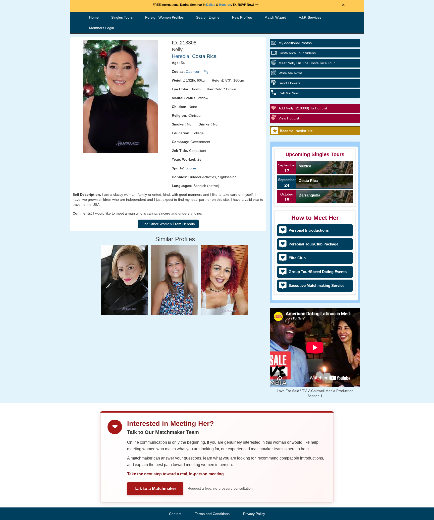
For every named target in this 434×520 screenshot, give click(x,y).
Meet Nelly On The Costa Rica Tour (307, 63)
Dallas (210, 5)
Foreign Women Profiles (164, 17)
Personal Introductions (309, 230)
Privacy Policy (254, 514)
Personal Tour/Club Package (313, 244)
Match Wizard (275, 17)
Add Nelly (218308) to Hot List (303, 108)
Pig (205, 72)
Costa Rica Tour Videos (297, 53)
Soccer (190, 168)
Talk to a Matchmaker (155, 488)
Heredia (180, 56)
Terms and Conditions (212, 514)
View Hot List (289, 118)
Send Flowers (289, 83)
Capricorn (193, 72)
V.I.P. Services (310, 17)
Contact (175, 514)
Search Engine (208, 17)
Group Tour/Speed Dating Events (318, 272)
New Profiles (242, 17)
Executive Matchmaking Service (316, 285)
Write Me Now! (290, 73)
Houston (225, 5)
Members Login (101, 28)
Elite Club (297, 258)
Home (94, 17)
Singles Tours (122, 17)
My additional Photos (295, 43)
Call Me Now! (289, 93)
